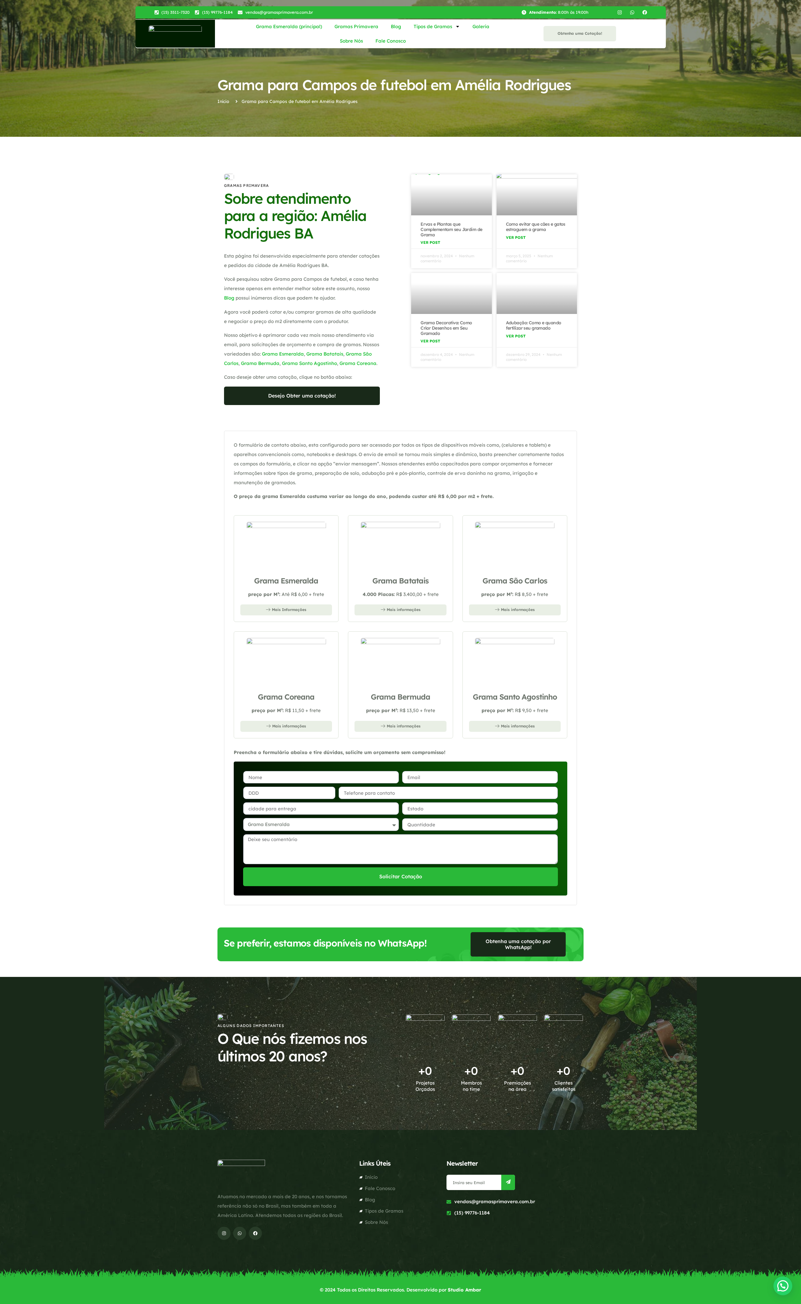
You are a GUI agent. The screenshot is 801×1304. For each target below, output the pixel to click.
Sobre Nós (351, 41)
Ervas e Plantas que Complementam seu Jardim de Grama (451, 229)
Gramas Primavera (356, 26)
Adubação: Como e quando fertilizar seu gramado (533, 325)
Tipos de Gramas (433, 26)
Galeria (480, 26)
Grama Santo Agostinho (309, 363)
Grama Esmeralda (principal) (289, 26)
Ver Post (430, 242)
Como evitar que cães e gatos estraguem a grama (535, 226)
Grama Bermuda (260, 363)
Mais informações (404, 609)
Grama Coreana (357, 363)
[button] (782, 1285)
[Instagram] (619, 12)
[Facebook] (644, 12)
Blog (396, 26)
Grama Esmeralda (283, 354)
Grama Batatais (324, 354)
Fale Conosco (390, 41)
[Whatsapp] (632, 12)
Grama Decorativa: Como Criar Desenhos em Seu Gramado (446, 328)
